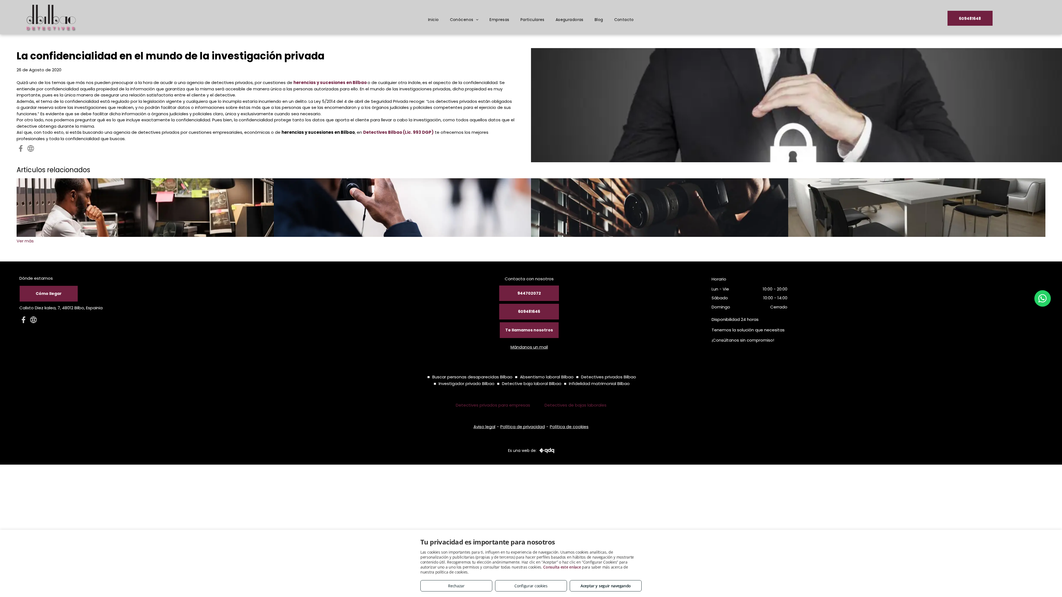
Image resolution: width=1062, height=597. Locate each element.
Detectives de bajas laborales (576, 405)
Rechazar (456, 585)
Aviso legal (484, 427)
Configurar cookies (531, 585)
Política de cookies (569, 427)
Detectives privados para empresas (493, 405)
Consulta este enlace (562, 567)
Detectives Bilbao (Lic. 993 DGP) (398, 132)
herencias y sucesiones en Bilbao (330, 82)
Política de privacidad (522, 427)
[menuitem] (433, 19)
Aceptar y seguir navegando (606, 585)
